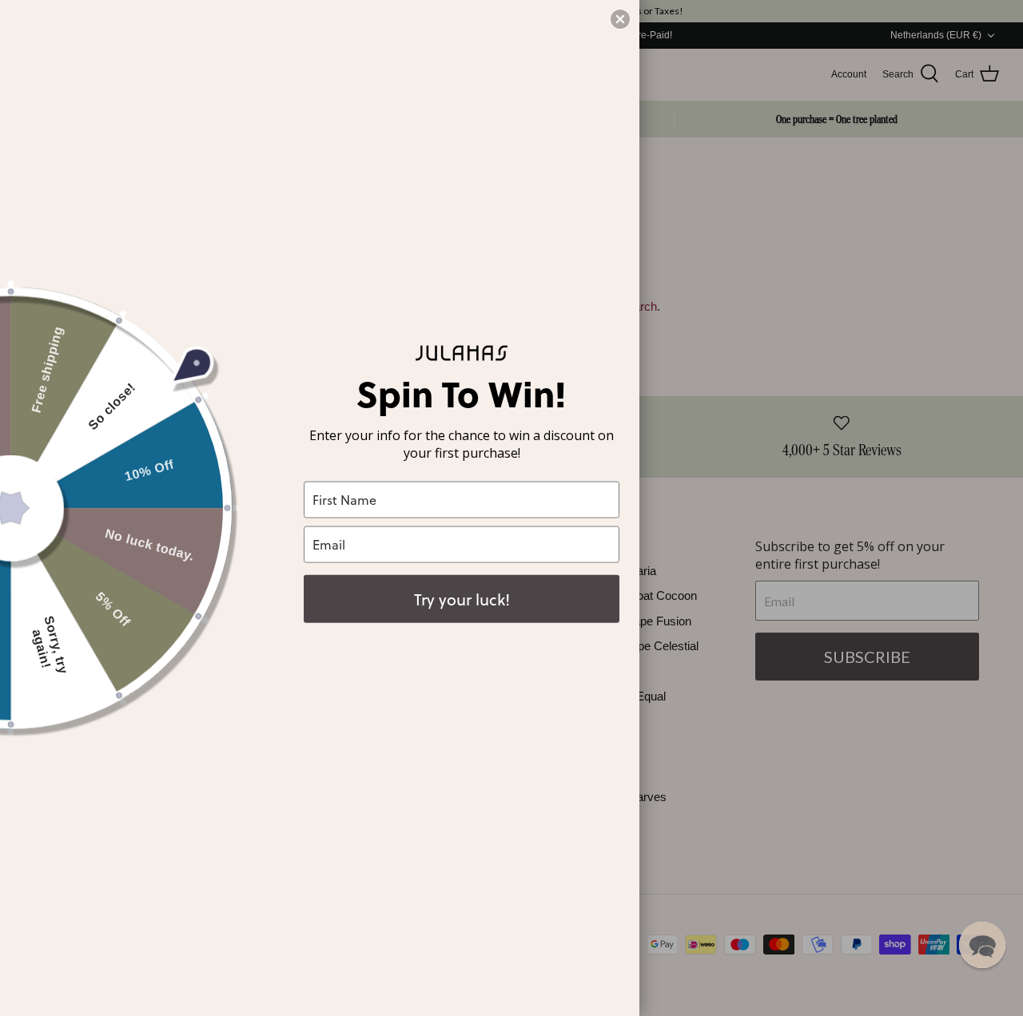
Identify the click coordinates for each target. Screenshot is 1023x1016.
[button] (982, 945)
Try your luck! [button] (462, 598)
